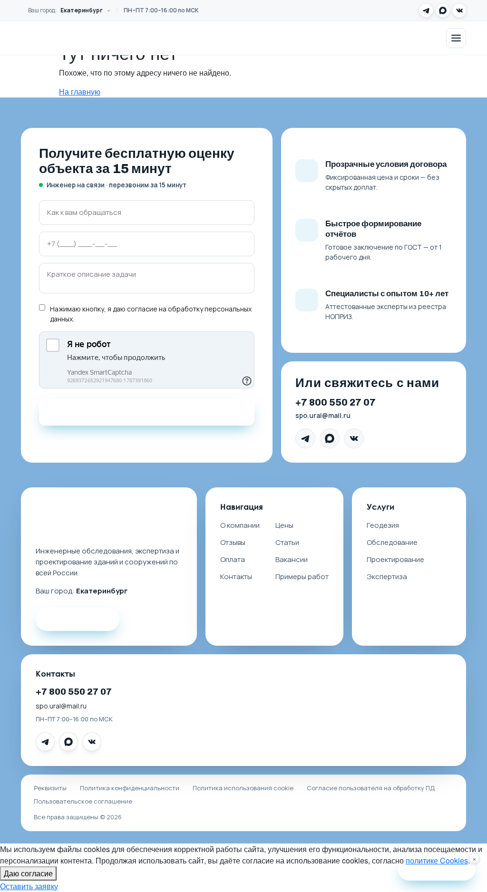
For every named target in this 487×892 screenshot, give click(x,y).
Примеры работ (302, 577)
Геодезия (383, 525)
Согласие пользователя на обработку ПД (371, 788)
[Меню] (456, 38)
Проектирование (395, 559)
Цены (284, 525)
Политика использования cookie (243, 788)
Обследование (392, 542)
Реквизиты (50, 788)
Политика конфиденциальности (129, 788)
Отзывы (232, 542)
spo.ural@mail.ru (323, 415)
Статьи (287, 542)
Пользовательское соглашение (83, 801)
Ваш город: (65, 10)
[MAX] (442, 10)
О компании (240, 525)
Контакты (236, 577)
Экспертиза (387, 577)
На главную (79, 91)
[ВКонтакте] (459, 10)
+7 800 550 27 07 (335, 402)
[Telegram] (426, 10)
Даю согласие (28, 873)
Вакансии (291, 559)
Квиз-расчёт (442, 868)
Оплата (232, 559)
